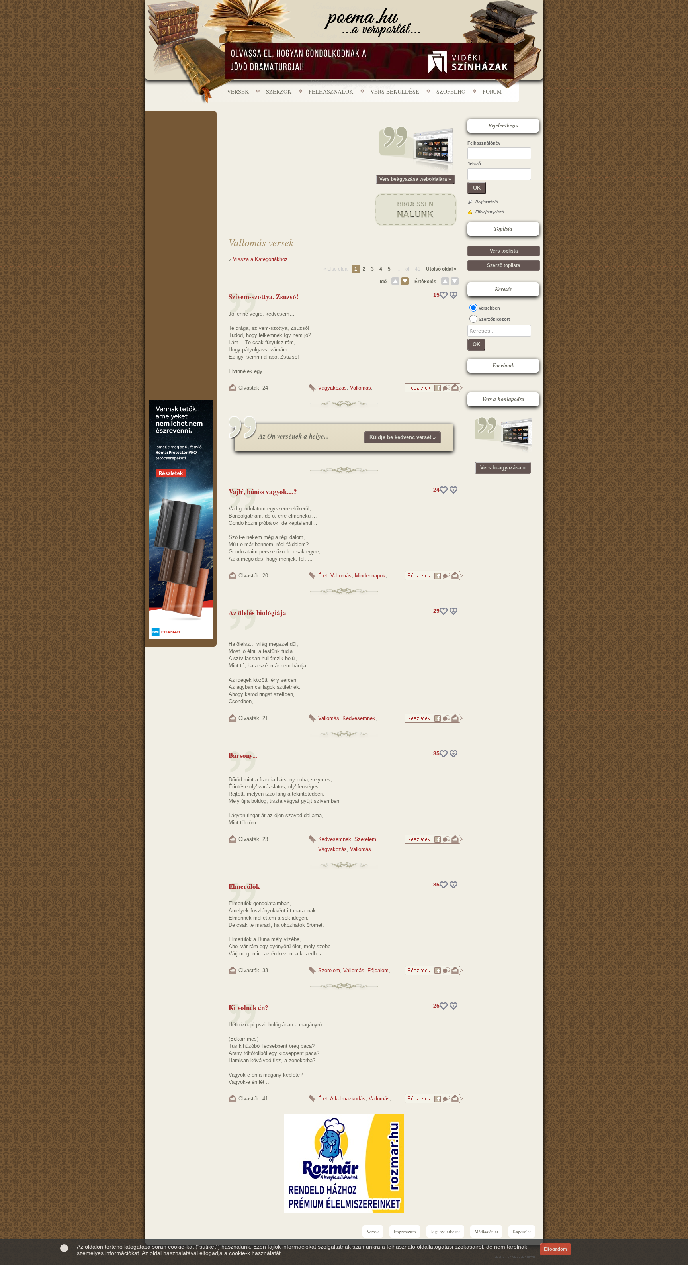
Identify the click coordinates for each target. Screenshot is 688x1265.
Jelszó (474, 163)
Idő (383, 281)
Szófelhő (450, 91)
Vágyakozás (332, 388)
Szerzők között (494, 319)
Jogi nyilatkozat (445, 1231)
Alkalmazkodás (348, 1099)
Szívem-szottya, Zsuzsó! (264, 297)
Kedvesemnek (358, 718)
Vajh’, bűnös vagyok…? (263, 491)
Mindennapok (370, 576)
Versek (238, 91)
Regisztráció (486, 202)
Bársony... (243, 755)
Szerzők (278, 91)
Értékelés (425, 281)
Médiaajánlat (486, 1231)
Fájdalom (378, 970)
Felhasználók (331, 91)
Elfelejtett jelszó (489, 212)
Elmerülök (244, 886)
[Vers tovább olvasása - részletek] (433, 391)
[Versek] (372, 22)
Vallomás (360, 388)
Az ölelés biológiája (257, 613)
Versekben (489, 308)
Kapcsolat (522, 1231)
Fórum (492, 91)
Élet (322, 576)
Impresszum (405, 1231)
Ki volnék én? (248, 1007)
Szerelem (365, 839)
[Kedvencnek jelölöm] (453, 295)
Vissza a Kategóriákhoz (260, 259)
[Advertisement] (181, 135)
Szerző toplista (503, 265)
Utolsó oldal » (441, 269)
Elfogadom (555, 1249)
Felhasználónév (483, 143)
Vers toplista (504, 251)
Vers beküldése (394, 91)
